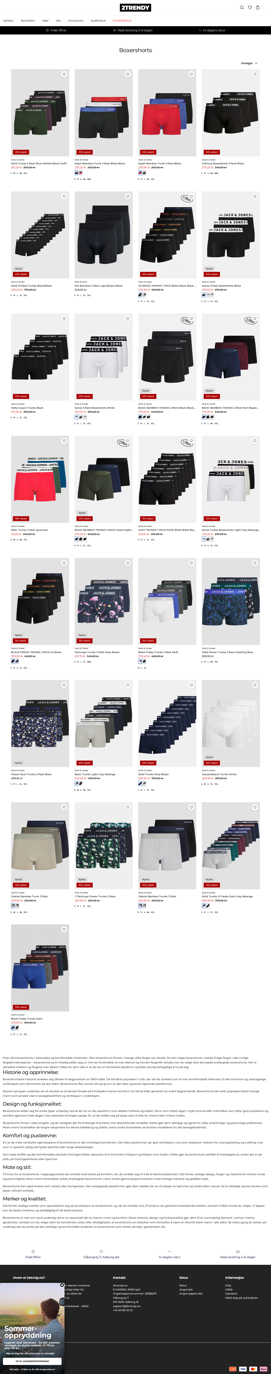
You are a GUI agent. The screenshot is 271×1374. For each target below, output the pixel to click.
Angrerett (186, 1289)
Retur (183, 1285)
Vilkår (229, 1289)
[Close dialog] (62, 1285)
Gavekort (231, 1293)
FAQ (228, 1285)
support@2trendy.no (127, 1306)
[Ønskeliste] (250, 7)
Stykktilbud (98, 20)
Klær (45, 20)
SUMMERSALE (122, 20)
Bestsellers (28, 20)
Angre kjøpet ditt (191, 1293)
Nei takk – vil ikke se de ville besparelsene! (32, 1369)
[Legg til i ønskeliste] (64, 74)
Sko (58, 20)
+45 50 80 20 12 (123, 1310)
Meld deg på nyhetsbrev (241, 1297)
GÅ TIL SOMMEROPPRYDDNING (32, 1361)
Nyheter (8, 20)
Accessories (75, 20)
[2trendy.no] (135, 8)
